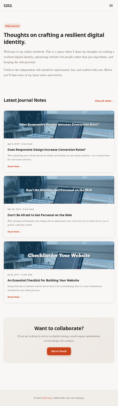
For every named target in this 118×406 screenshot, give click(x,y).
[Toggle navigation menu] (111, 5)
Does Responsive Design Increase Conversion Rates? (47, 149)
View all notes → (104, 100)
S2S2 (8, 5)
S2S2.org (46, 397)
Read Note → (15, 166)
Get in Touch (59, 351)
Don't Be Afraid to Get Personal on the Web (40, 215)
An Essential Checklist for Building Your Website (43, 280)
